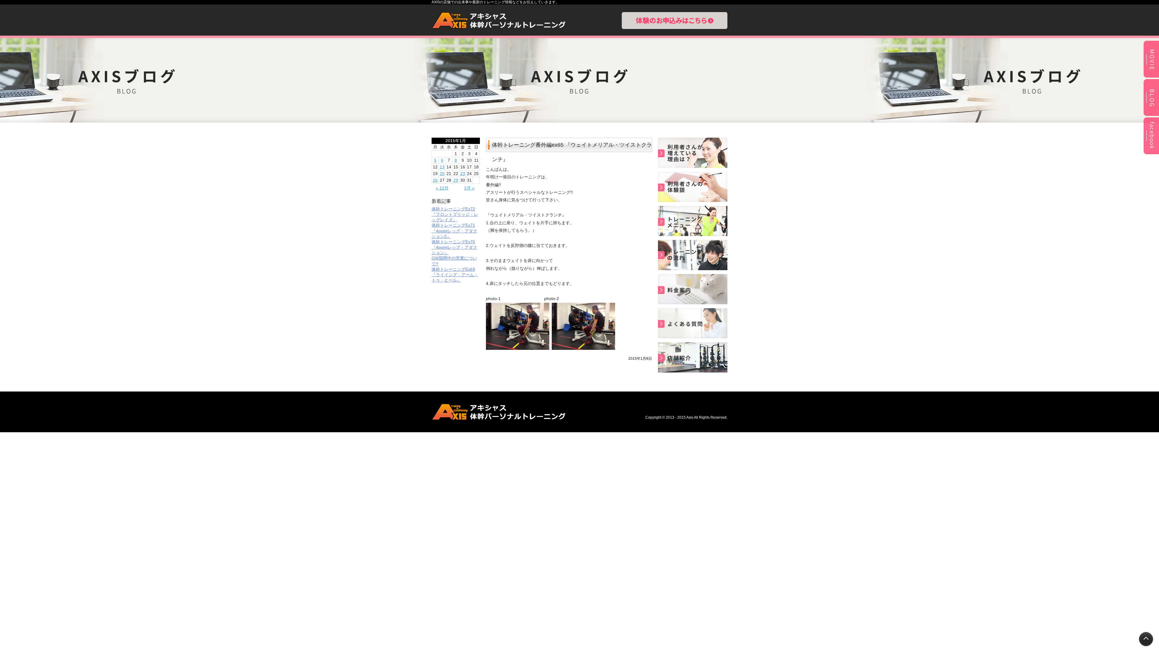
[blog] (1151, 115)
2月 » (469, 188)
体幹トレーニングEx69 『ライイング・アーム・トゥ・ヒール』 (455, 275)
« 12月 (442, 188)
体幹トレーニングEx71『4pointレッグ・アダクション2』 (454, 230)
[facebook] (1151, 153)
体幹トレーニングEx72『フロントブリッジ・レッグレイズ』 (455, 214)
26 (435, 180)
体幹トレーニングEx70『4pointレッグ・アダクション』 (454, 247)
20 (442, 173)
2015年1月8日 (640, 358)
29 (455, 180)
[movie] (1151, 76)
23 (462, 173)
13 (442, 167)
